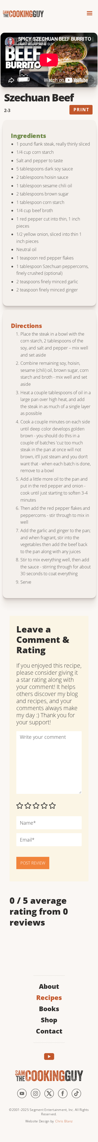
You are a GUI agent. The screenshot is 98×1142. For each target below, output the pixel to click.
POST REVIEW (32, 863)
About (49, 986)
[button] (89, 14)
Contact (49, 1030)
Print (81, 110)
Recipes (49, 997)
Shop (49, 1019)
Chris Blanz (64, 1121)
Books (49, 1008)
